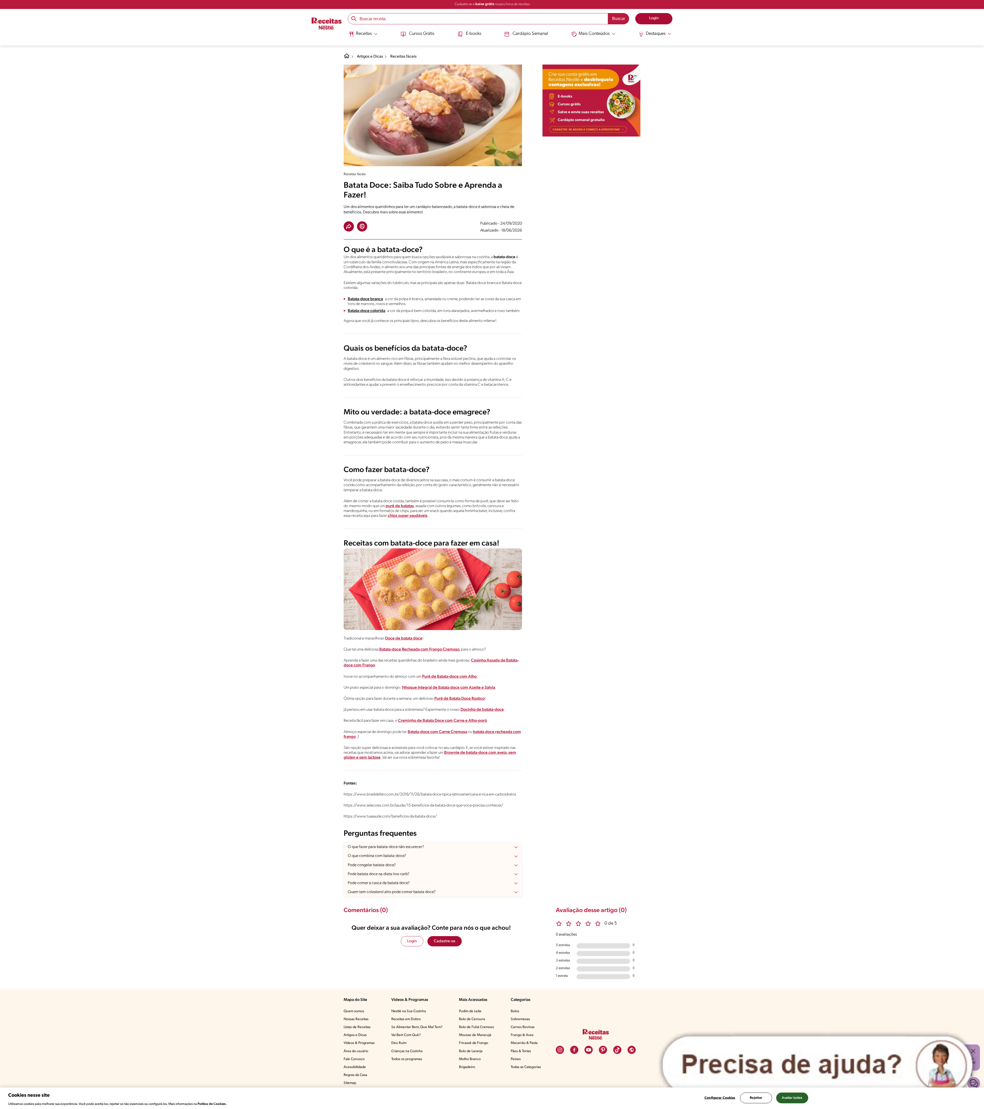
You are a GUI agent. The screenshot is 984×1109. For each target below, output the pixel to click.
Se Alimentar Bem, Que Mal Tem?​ (417, 1027)
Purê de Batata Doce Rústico (459, 699)
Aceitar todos (792, 1097)
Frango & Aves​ (522, 1035)
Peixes (516, 1059)
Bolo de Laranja (471, 1051)
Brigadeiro (467, 1067)
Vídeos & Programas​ (359, 1043)
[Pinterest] (603, 1050)
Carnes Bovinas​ (523, 1027)
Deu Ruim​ (398, 1043)
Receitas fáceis (403, 57)
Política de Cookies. (212, 1103)
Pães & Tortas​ (521, 1051)
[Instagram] (560, 1050)
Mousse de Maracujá (475, 1035)
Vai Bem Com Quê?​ (406, 1035)
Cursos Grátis (421, 34)
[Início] (327, 24)
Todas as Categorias (526, 1067)
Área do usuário (356, 1051)
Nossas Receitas (356, 1019)
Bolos (515, 1011)
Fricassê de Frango (473, 1043)
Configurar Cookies (719, 1097)
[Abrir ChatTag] (817, 1064)
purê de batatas (400, 506)
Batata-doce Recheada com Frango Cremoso (419, 649)
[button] (349, 226)
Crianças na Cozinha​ (407, 1051)
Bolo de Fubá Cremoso (476, 1027)
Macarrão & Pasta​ (524, 1043)
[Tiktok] (617, 1050)
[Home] (347, 58)
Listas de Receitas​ (357, 1027)
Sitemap (350, 1083)
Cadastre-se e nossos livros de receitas (492, 4)
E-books (473, 34)
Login (412, 941)
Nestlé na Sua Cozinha (408, 1011)
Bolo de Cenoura (472, 1019)
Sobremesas (520, 1019)
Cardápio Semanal (530, 34)
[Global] (631, 1050)
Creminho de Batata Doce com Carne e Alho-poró (442, 721)
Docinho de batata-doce (482, 710)
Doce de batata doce (403, 638)
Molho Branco (470, 1059)
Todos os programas (406, 1059)
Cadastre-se (444, 941)
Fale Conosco (354, 1059)
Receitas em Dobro (406, 1019)
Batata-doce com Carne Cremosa (437, 732)
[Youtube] (588, 1050)
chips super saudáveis (407, 516)
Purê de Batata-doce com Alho (449, 677)
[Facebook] (574, 1050)
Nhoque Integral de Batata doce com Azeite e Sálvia (448, 688)
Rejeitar (756, 1097)
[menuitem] (363, 35)
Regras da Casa (355, 1075)
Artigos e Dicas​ (355, 1035)
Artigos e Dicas (370, 57)
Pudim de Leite (470, 1011)
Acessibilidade (355, 1067)
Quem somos (354, 1011)
